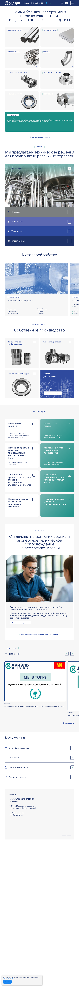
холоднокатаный (13, 313)
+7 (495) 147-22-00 (37, 3)
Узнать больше (8, 978)
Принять (7, 982)
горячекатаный (12, 311)
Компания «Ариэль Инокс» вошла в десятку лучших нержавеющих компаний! (34, 706)
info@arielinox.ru (16, 815)
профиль (41, 313)
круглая (41, 311)
